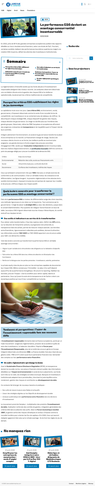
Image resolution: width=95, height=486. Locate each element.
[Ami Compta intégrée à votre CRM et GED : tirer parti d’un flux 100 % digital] (32, 442)
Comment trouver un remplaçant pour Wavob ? (86, 82)
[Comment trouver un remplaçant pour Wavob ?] (71, 81)
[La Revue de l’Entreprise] (13, 4)
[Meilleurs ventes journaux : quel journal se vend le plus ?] (72, 90)
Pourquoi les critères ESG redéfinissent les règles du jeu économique (17, 67)
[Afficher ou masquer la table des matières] (43, 62)
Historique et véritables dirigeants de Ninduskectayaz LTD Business (53, 457)
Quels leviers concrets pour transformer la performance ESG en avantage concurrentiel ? (17, 73)
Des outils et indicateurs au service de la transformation (48, 68)
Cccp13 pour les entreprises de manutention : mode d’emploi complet (10, 457)
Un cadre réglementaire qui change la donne (48, 79)
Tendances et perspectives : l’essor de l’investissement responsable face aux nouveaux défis (46, 73)
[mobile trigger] (3, 4)
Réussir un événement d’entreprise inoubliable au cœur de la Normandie (86, 101)
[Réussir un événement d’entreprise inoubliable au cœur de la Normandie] (72, 99)
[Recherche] (84, 4)
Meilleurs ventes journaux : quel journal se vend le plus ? (86, 91)
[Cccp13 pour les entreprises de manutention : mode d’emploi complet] (9, 441)
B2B (46, 19)
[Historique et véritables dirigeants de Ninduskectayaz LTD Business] (53, 442)
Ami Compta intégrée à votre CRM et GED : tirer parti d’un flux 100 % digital (31, 457)
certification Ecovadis (39, 149)
